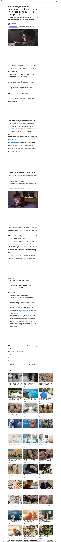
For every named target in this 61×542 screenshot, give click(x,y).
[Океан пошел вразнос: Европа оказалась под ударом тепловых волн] (30, 395)
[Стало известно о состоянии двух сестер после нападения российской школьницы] (46, 395)
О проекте (19, 541)
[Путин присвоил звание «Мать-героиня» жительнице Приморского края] (46, 487)
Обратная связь (57, 541)
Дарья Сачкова (13, 23)
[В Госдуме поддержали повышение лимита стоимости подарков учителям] (46, 517)
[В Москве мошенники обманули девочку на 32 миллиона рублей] (30, 471)
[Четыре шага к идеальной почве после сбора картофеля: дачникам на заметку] (30, 502)
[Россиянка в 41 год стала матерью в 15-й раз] (15, 532)
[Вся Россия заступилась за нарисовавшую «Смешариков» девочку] (15, 487)
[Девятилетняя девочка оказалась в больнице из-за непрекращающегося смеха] (30, 410)
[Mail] (1, 1)
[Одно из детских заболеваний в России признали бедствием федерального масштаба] (15, 471)
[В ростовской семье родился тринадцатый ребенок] (30, 517)
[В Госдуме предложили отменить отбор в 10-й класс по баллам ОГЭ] (30, 532)
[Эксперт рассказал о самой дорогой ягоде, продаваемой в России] (46, 532)
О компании (4, 541)
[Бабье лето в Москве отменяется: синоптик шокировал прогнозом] (15, 380)
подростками (12, 241)
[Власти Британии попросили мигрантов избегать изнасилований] (15, 456)
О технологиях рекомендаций (29, 541)
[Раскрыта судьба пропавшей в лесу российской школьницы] (46, 426)
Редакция (23, 541)
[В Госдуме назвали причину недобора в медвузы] (15, 502)
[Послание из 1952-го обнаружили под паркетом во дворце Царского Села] (46, 380)
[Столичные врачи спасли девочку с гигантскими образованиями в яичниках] (15, 426)
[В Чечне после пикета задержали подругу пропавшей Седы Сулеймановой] (46, 502)
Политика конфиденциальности (38, 541)
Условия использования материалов (49, 541)
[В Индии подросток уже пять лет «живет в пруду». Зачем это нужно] (15, 395)
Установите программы (14, 142)
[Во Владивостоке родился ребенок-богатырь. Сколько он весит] (15, 410)
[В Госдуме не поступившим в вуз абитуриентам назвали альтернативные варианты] (15, 517)
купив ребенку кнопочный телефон (29, 81)
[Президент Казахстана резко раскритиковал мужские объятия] (30, 426)
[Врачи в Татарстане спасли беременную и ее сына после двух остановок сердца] (46, 441)
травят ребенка (21, 186)
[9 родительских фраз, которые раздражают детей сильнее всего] (46, 456)
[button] (23, 37)
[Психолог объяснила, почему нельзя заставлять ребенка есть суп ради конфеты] (46, 471)
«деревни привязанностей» (24, 310)
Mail (1, 541)
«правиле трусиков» (13, 121)
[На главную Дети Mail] (3, 1)
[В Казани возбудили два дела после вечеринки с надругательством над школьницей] (30, 380)
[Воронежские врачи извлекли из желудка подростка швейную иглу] (30, 441)
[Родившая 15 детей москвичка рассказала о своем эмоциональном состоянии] (15, 441)
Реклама (8, 541)
